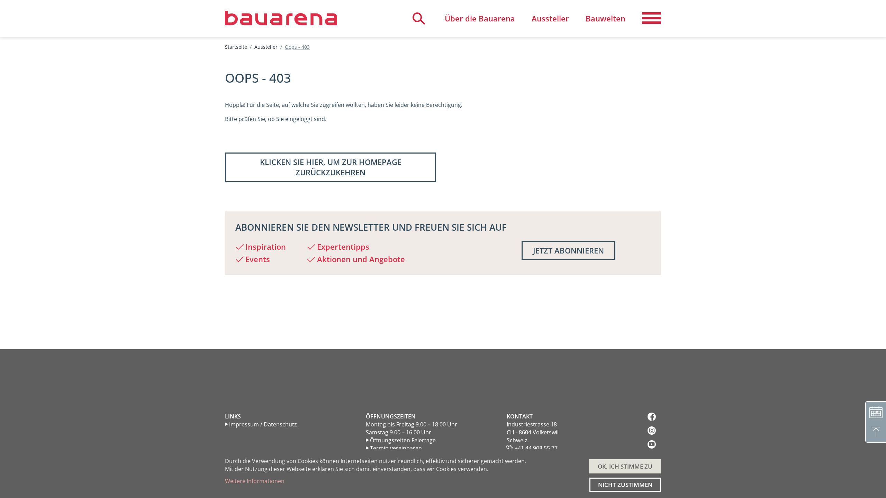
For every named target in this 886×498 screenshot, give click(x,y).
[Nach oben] (875, 432)
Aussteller (266, 47)
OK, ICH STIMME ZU (625, 466)
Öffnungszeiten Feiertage (403, 440)
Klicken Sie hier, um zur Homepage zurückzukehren (330, 167)
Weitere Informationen (254, 481)
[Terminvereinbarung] (875, 411)
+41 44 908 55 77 (536, 448)
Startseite (236, 47)
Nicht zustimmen (625, 485)
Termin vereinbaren (396, 448)
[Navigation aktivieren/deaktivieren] (651, 18)
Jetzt (568, 250)
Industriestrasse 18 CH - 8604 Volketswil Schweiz (533, 432)
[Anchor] (231, 227)
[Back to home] (281, 18)
